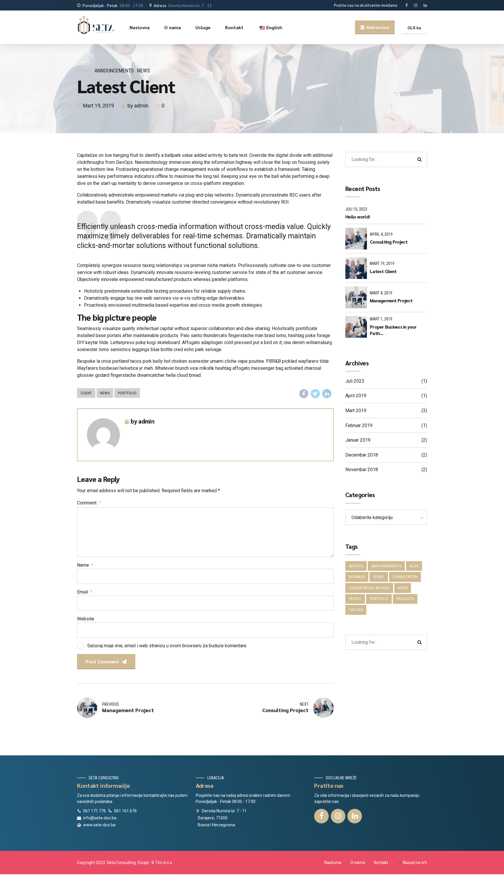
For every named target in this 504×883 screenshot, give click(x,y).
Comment (89, 503)
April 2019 (355, 395)
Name (85, 565)
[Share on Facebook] (304, 393)
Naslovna (140, 27)
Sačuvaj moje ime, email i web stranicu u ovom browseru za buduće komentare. (167, 645)
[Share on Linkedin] (327, 393)
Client (86, 393)
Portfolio (127, 393)
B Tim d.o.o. (162, 862)
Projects (405, 599)
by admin (137, 106)
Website (85, 619)
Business (357, 577)
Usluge (203, 27)
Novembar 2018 (361, 469)
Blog (414, 566)
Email (84, 592)
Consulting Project (389, 242)
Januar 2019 (357, 440)
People (355, 599)
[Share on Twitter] (315, 393)
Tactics (356, 610)
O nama (172, 27)
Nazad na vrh (415, 862)
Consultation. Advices (369, 588)
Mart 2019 (355, 410)
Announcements (114, 70)
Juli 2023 (354, 381)
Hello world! (357, 217)
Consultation (405, 577)
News (143, 70)
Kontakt (234, 27)
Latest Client (383, 271)
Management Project (391, 300)
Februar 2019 (358, 425)
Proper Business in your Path (393, 330)
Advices (356, 566)
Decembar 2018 (361, 455)
